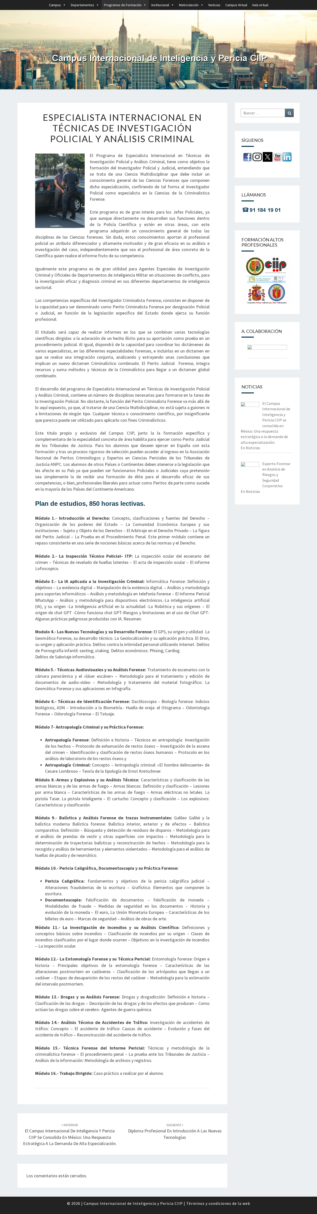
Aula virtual (260, 5)
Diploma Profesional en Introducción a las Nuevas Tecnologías (175, 1131)
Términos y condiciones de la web (218, 1203)
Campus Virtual (236, 5)
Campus (55, 5)
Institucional (160, 5)
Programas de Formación (122, 5)
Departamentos (82, 5)
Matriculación (189, 5)
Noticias (214, 5)
